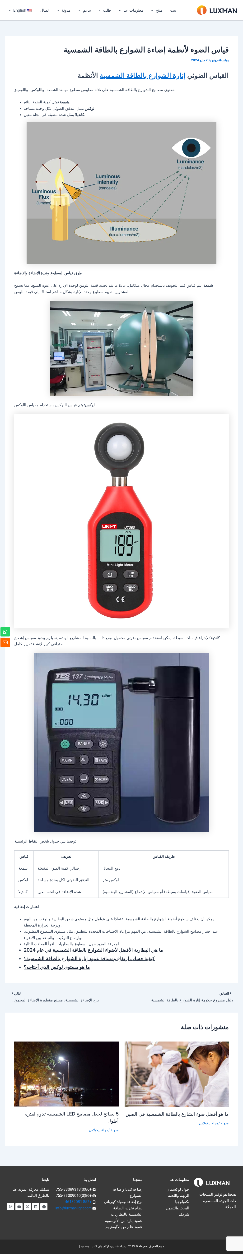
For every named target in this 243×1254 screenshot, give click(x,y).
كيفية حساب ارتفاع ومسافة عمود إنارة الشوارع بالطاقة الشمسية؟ (89, 958)
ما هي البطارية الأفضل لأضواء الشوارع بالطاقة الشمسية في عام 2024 (93, 950)
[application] (153, 10)
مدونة (225, 1123)
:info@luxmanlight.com (73, 1208)
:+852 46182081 (78, 1201)
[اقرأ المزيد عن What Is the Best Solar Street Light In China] (177, 1073)
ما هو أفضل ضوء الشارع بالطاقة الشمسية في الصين (177, 1114)
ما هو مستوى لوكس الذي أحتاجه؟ (57, 967)
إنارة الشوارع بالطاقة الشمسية (143, 75)
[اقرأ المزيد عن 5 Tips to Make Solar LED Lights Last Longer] (66, 1073)
